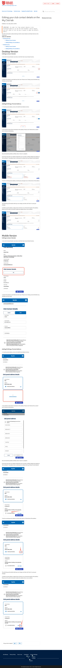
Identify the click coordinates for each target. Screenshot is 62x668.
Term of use (19, 654)
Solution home (17, 11)
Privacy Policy (13, 654)
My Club (35, 11)
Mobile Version (6, 44)
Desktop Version (6, 38)
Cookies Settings (33, 654)
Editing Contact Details (11, 40)
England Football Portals (27, 11)
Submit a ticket (47, 3)
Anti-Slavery (5, 654)
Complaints (26, 654)
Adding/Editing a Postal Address (13, 42)
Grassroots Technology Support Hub (9, 5)
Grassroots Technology (7, 11)
